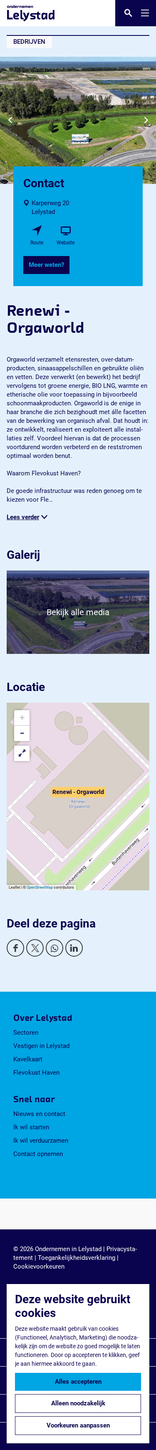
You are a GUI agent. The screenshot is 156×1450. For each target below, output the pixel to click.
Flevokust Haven (36, 1072)
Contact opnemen (38, 1154)
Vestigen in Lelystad (41, 1046)
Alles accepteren (78, 1381)
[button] (78, 797)
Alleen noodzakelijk (78, 1403)
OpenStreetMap (40, 887)
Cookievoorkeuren (38, 1266)
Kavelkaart (27, 1059)
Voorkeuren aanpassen (78, 1425)
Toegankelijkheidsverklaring (76, 1258)
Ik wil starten (31, 1127)
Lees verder (23, 517)
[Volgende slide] (146, 120)
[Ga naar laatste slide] (10, 120)
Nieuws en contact (39, 1114)
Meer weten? (46, 265)
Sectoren (25, 1032)
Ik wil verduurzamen (40, 1140)
